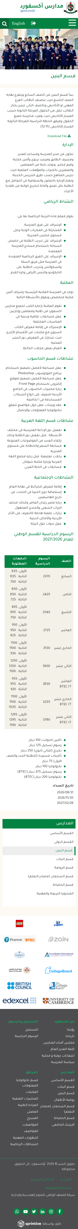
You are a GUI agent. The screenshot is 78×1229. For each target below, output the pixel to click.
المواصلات (30, 1125)
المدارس (67, 1072)
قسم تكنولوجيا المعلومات (27, 1083)
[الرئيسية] (49, 9)
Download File (57, 136)
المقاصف (31, 1131)
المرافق (32, 1072)
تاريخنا (70, 1036)
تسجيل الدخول (33, 23)
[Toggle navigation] (72, 22)
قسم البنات (64, 859)
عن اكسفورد (64, 1022)
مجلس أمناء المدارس (58, 1043)
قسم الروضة (63, 868)
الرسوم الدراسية (26, 1036)
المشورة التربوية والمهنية (55, 894)
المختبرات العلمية (25, 1099)
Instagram (51, 1211)
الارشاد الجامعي (63, 1125)
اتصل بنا (66, 1180)
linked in (42, 1211)
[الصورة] (39, 49)
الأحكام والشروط (42, 1180)
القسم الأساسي (61, 833)
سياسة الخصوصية (58, 1188)
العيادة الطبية (28, 1105)
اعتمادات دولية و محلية (58, 1056)
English (18, 23)
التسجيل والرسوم (23, 1022)
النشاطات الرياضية (24, 1144)
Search (4, 23)
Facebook (59, 1211)
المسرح (32, 1118)
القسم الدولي (63, 842)
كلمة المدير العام (62, 1049)
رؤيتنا (70, 1030)
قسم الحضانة (63, 885)
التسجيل (31, 1030)
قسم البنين (64, 851)
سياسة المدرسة (62, 1062)
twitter (34, 1211)
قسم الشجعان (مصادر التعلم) (50, 876)
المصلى (32, 1112)
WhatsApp (17, 1211)
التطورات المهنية (25, 1138)
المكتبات (32, 1092)
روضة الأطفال (64, 1100)
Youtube (25, 1211)
